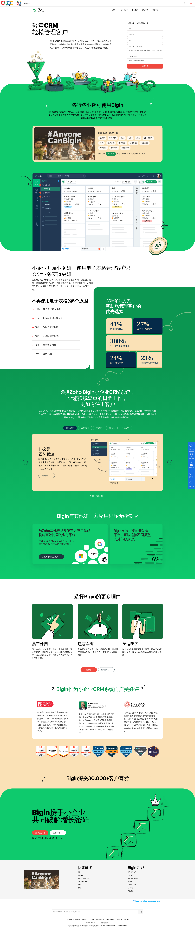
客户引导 (111, 143)
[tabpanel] (111, 215)
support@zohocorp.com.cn (148, 901)
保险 (130, 138)
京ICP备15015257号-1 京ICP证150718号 (116, 926)
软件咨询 (112, 138)
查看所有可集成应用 (50, 557)
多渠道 (99, 428)
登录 (191, 3)
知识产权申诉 (100, 919)
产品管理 (130, 891)
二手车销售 (148, 138)
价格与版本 (124, 10)
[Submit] (140, 912)
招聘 (101, 143)
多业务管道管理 (133, 878)
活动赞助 (125, 148)
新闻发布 (114, 148)
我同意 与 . (137, 61)
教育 (122, 138)
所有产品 (27, 3)
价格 (79, 872)
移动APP (125, 428)
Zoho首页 (69, 919)
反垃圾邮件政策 (110, 919)
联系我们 (135, 10)
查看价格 (105, 670)
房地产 (102, 138)
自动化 (111, 428)
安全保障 (91, 919)
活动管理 (130, 888)
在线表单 (130, 875)
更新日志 (80, 884)
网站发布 (103, 148)
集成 (79, 888)
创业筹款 (144, 143)
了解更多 (45, 475)
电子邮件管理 (132, 872)
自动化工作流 (132, 884)
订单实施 (133, 143)
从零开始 (111, 154)
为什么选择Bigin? (83, 878)
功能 (113, 10)
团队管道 (70, 428)
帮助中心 (145, 10)
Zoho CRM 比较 (83, 881)
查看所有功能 (96, 496)
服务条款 (135, 61)
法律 (138, 138)
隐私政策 (141, 61)
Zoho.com (11, 3)
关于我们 (77, 919)
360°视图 (85, 428)
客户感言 (122, 143)
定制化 (130, 881)
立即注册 (87, 670)
